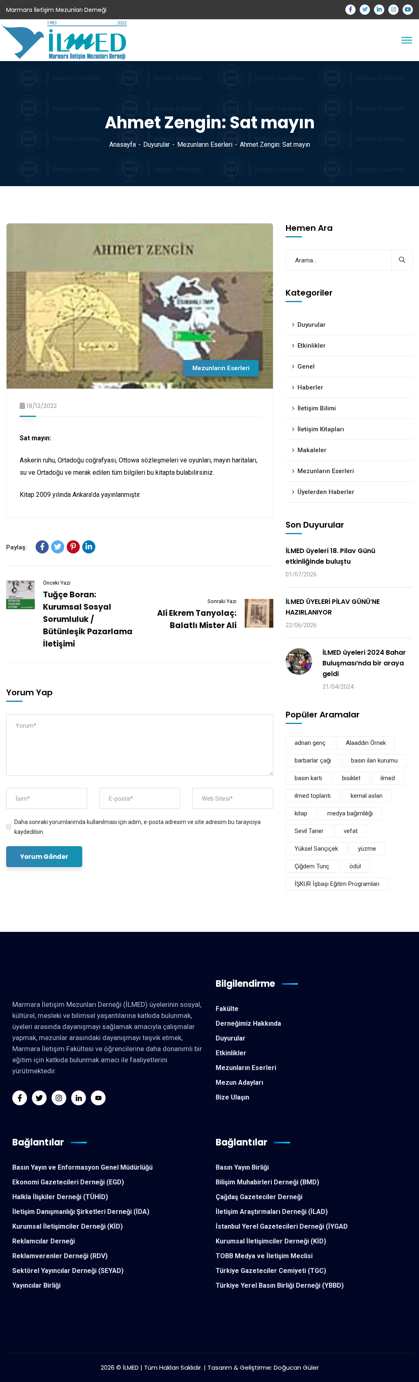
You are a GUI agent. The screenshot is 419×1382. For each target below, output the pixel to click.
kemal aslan (367, 795)
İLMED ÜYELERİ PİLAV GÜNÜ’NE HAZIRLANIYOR (333, 607)
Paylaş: (16, 547)
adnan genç (310, 743)
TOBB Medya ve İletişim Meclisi (264, 1256)
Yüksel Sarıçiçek (316, 848)
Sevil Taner (309, 831)
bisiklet (351, 778)
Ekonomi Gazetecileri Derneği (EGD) (68, 1182)
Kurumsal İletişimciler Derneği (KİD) (67, 1226)
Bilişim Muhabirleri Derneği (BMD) (267, 1182)
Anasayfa (122, 144)
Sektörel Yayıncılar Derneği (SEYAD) (68, 1271)
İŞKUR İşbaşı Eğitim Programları (337, 884)
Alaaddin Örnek (366, 743)
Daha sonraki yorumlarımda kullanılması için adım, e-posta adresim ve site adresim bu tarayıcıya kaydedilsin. (137, 827)
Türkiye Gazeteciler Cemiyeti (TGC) (271, 1271)
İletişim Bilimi (316, 408)
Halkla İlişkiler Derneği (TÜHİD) (60, 1197)
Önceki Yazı (56, 583)
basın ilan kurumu (374, 760)
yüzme (367, 848)
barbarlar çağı (313, 760)
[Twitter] (57, 546)
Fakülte (227, 1009)
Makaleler (312, 450)
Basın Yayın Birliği (242, 1167)
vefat (351, 831)
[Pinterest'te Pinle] (73, 546)
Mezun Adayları (239, 1082)
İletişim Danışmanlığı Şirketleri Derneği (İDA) (80, 1212)
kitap (301, 813)
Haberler (310, 387)
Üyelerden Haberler (325, 492)
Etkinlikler (311, 345)
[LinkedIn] (88, 546)
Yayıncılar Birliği (36, 1285)
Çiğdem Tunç (312, 866)
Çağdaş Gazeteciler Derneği (259, 1197)
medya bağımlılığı (350, 813)
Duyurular (156, 144)
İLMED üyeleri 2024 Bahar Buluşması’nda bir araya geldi (364, 663)
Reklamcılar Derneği (43, 1241)
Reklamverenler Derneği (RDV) (60, 1256)
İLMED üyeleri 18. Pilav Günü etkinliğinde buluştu (330, 556)
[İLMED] (66, 39)
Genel (306, 366)
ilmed (388, 778)
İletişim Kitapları (320, 429)
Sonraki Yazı (221, 601)
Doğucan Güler (296, 1367)
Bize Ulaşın (232, 1097)
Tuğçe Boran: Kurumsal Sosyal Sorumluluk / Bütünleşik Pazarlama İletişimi (88, 619)
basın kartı (308, 778)
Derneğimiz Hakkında (248, 1023)
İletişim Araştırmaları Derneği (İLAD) (272, 1212)
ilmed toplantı (313, 795)
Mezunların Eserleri (204, 144)
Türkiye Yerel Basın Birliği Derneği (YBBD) (280, 1285)
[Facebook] (42, 546)
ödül (355, 866)
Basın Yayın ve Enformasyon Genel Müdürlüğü (82, 1167)
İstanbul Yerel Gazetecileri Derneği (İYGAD (282, 1226)
